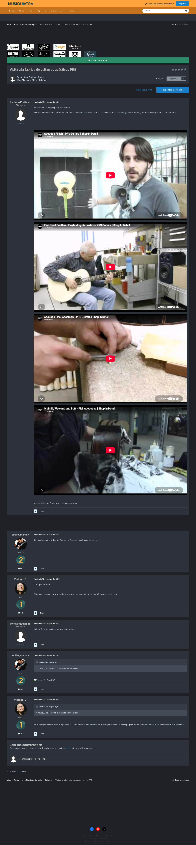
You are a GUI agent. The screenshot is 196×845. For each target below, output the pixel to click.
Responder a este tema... (35, 759)
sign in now (68, 748)
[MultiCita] (35, 511)
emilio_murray (20, 534)
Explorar (72, 11)
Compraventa (57, 11)
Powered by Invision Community (98, 841)
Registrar (182, 4)
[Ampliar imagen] (44, 680)
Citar (42, 511)
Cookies (108, 835)
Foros (11, 11)
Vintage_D (20, 579)
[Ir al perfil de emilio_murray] (21, 544)
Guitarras (42, 80)
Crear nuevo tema (144, 90)
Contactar (98, 835)
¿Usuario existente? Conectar (159, 4)
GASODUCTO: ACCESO (98, 60)
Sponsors (42, 11)
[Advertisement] (55, 36)
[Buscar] (186, 11)
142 (21, 613)
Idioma (87, 835)
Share (160, 79)
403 (21, 568)
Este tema (176, 11)
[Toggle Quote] (37, 662)
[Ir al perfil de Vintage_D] (21, 589)
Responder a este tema (173, 90)
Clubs (21, 11)
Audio (31, 11)
